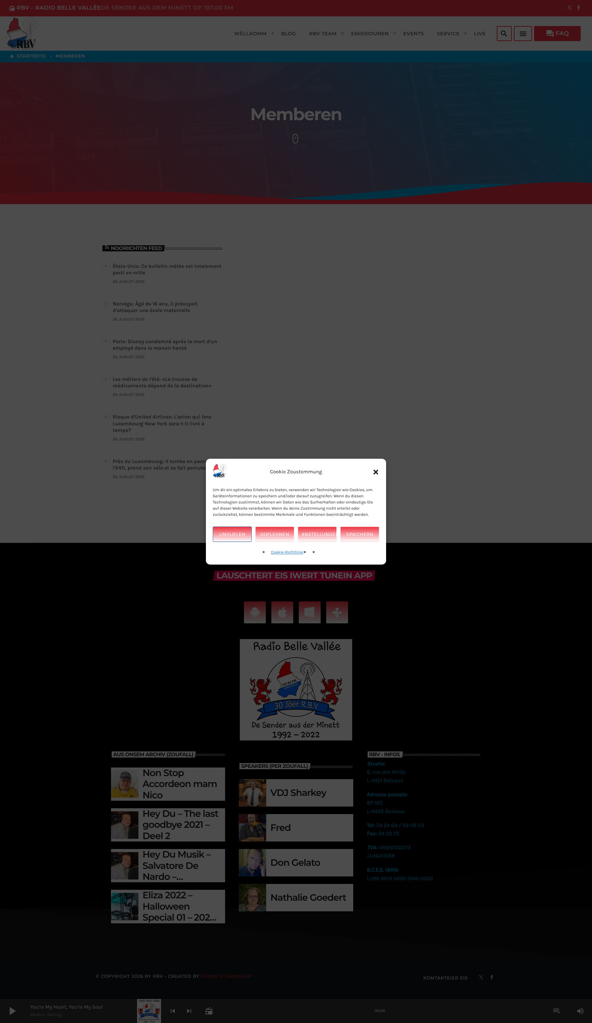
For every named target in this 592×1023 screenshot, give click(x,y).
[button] (375, 472)
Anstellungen (319, 534)
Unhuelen (232, 534)
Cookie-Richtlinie (287, 552)
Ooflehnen (274, 534)
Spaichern (359, 534)
